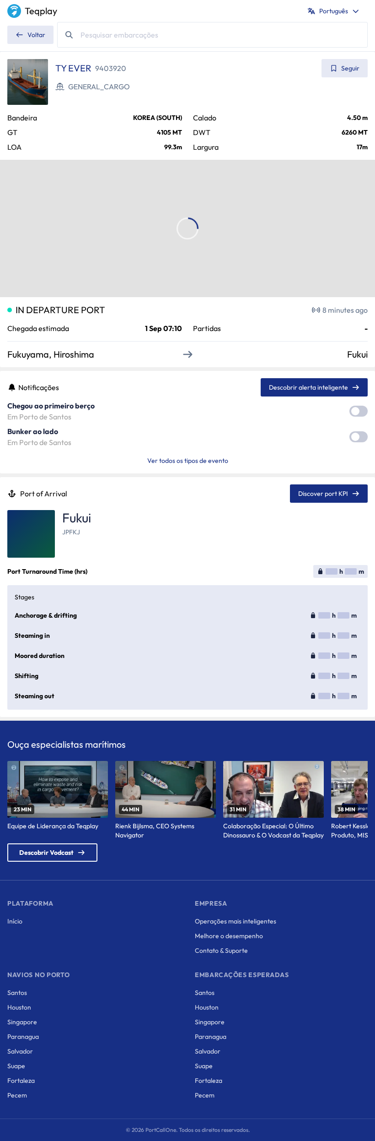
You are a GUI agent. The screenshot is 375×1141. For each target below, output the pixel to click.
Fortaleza (21, 1080)
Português (333, 11)
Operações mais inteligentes (235, 921)
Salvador (20, 1051)
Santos (17, 993)
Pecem (17, 1095)
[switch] (358, 411)
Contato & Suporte (221, 950)
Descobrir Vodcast (46, 852)
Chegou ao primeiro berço (51, 405)
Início (14, 921)
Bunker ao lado (32, 431)
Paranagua (23, 1036)
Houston (19, 1007)
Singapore (22, 1022)
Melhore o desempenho (229, 936)
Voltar (36, 35)
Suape (16, 1066)
